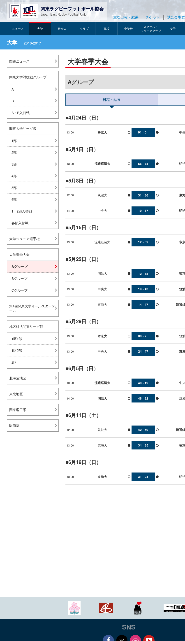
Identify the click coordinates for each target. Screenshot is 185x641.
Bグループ (19, 278)
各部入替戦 (20, 222)
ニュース (18, 28)
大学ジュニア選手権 (24, 238)
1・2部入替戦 (22, 211)
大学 (40, 28)
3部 (14, 164)
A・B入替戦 (21, 112)
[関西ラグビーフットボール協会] (106, 607)
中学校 (128, 28)
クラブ (84, 28)
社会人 (62, 28)
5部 (14, 187)
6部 (14, 199)
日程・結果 (112, 99)
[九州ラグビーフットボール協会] (137, 607)
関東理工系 (17, 409)
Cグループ (20, 290)
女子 (173, 28)
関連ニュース (19, 61)
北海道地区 (17, 378)
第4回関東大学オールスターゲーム (32, 308)
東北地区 (16, 393)
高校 (106, 28)
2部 (14, 152)
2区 (14, 362)
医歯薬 (14, 425)
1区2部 (17, 350)
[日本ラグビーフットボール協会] (74, 607)
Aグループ (20, 266)
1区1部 (17, 338)
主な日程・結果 (126, 17)
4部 (14, 175)
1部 (14, 140)
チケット (153, 17)
